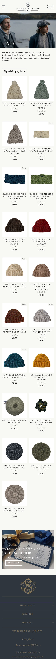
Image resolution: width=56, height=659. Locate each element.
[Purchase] (28, 549)
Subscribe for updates (27, 631)
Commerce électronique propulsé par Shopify (27, 657)
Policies (27, 622)
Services (27, 614)
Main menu (27, 605)
